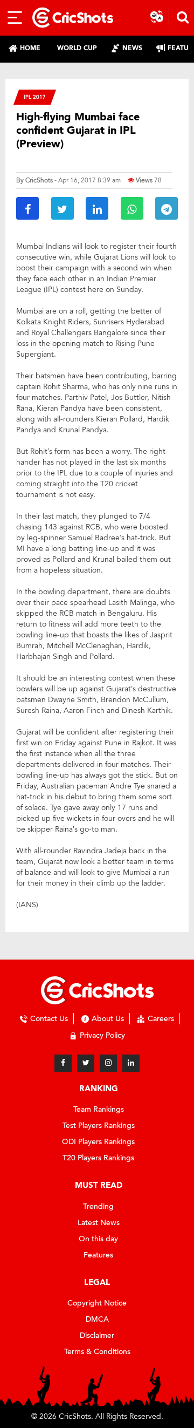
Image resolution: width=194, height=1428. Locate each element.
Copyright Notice (97, 1303)
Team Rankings (98, 1109)
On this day (98, 1239)
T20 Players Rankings (98, 1158)
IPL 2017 (35, 96)
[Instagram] (108, 1063)
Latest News (99, 1223)
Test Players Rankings (99, 1125)
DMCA (97, 1319)
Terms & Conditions (97, 1352)
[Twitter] (85, 1063)
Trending (98, 1206)
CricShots (39, 180)
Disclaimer (97, 1335)
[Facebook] (63, 1063)
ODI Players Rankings (98, 1142)
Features (98, 1255)
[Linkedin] (131, 1063)
